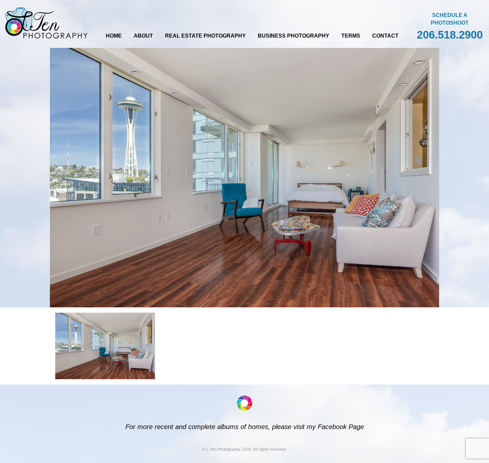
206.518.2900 (450, 35)
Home (114, 36)
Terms (350, 36)
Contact (385, 36)
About (143, 36)
